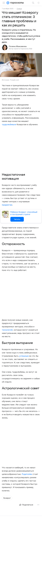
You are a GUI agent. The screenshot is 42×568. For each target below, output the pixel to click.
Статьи (19, 9)
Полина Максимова (18, 46)
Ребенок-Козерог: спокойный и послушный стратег (23, 213)
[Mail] (8, 3)
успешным (24, 356)
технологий (7, 330)
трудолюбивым (9, 124)
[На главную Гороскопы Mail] (16, 3)
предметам (7, 205)
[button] (21, 65)
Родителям (27, 474)
